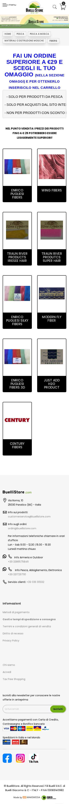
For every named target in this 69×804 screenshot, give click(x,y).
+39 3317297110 (17, 574)
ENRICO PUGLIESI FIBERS (17, 194)
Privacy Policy (11, 640)
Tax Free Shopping (14, 679)
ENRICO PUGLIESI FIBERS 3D (17, 384)
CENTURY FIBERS (17, 445)
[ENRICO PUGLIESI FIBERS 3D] (17, 356)
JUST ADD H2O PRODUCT (52, 384)
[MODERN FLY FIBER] (52, 293)
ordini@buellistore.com (22, 528)
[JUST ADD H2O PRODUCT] (51, 356)
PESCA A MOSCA (39, 33)
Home (8, 33)
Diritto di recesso (13, 633)
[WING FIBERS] (52, 166)
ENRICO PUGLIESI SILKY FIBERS (17, 320)
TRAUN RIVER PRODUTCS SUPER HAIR (52, 257)
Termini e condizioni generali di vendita (27, 626)
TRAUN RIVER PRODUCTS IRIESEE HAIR (17, 257)
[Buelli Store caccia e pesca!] (34, 7)
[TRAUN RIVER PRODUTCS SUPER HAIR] (51, 230)
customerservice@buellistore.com (29, 516)
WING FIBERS (52, 190)
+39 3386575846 (18, 561)
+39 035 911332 (35, 582)
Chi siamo (9, 665)
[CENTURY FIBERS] (17, 420)
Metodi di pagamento (16, 612)
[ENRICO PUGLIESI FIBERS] (17, 166)
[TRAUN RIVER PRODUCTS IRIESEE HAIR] (17, 230)
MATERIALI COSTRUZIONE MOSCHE (24, 40)
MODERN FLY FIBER (51, 319)
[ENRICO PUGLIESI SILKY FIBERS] (17, 293)
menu (12, 5)
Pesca (20, 33)
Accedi (7, 672)
